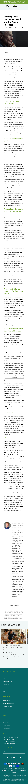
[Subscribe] (23, 752)
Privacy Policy (6, 725)
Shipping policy (15, 772)
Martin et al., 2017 (10, 377)
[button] (3, 7)
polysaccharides (18, 420)
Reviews (5, 687)
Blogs (4, 678)
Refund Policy (6, 722)
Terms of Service (7, 728)
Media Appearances (7, 681)
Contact (5, 709)
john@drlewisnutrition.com (10, 743)
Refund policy (7, 770)
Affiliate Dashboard (7, 706)
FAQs (4, 691)
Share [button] (6, 52)
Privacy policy (14, 770)
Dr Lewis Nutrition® (12, 768)
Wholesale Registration (8, 703)
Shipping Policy (6, 719)
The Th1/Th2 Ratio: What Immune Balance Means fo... (13, 648)
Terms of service (22, 770)
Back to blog (15, 605)
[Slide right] (17, 664)
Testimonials (6, 684)
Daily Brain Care (7, 675)
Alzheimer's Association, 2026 (15, 223)
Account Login (6, 700)
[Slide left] (10, 664)
